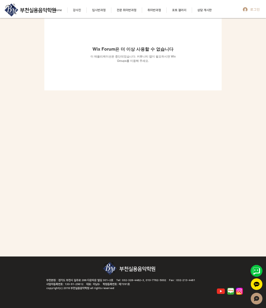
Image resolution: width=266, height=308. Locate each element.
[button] (76, 10)
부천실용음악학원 (38, 10)
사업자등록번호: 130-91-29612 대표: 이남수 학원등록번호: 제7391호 (88, 284)
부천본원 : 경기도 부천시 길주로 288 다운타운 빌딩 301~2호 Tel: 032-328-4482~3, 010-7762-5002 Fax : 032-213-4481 (120, 280)
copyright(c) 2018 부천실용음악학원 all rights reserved (80, 288)
